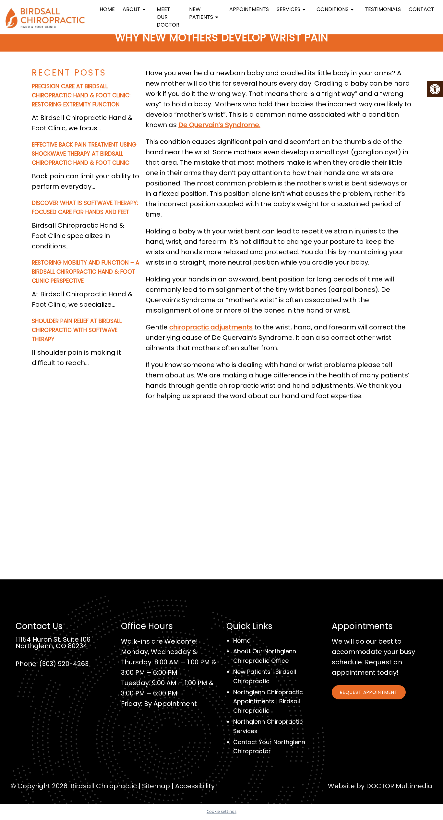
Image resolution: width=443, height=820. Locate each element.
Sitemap (156, 786)
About (131, 9)
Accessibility (195, 786)
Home (107, 9)
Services (288, 9)
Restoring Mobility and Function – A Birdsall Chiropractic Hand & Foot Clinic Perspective (85, 272)
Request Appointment (369, 692)
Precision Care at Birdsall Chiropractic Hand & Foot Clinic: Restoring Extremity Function (81, 95)
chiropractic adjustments (211, 327)
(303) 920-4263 (64, 663)
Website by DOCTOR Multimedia (380, 786)
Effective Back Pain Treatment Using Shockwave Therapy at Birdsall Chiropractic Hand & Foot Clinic (84, 154)
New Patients (201, 13)
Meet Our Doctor (168, 17)
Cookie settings (221, 811)
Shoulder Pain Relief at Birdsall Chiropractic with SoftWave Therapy (77, 330)
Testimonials (383, 9)
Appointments (249, 9)
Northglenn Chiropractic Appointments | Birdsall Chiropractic (268, 701)
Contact (421, 9)
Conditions (333, 9)
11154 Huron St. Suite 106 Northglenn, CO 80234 (53, 642)
